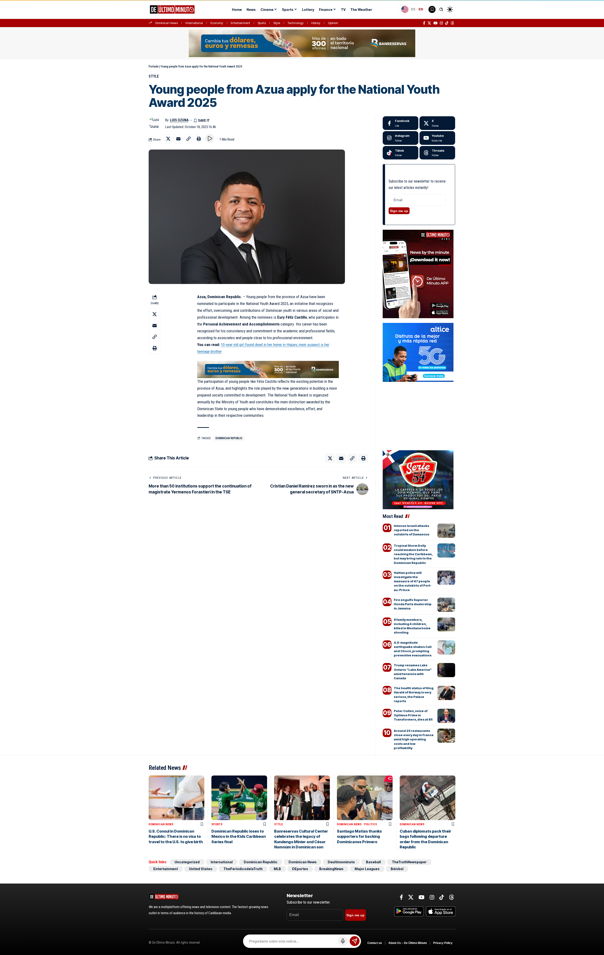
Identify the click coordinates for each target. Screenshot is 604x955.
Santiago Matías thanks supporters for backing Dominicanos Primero (359, 836)
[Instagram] (441, 23)
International (194, 23)
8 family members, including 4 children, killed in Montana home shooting (412, 626)
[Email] (178, 138)
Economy (216, 23)
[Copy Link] (188, 138)
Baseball (373, 862)
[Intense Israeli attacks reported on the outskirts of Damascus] (446, 531)
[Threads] (452, 23)
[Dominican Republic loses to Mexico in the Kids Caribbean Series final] (239, 798)
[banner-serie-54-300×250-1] (418, 479)
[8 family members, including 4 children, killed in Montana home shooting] (446, 624)
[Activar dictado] (343, 941)
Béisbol (397, 869)
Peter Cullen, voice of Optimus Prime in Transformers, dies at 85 (413, 715)
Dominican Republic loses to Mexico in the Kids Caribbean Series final (238, 836)
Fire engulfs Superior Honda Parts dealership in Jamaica (413, 604)
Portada (153, 66)
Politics (370, 824)
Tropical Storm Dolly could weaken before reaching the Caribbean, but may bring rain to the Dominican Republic (413, 554)
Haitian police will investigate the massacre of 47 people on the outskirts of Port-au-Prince (413, 581)
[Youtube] (437, 138)
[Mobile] (302, 43)
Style (276, 23)
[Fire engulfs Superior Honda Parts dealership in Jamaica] (446, 605)
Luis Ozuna (179, 120)
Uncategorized (187, 862)
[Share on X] (168, 138)
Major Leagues (367, 869)
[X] (429, 23)
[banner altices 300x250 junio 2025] (418, 352)
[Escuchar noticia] (209, 138)
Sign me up (399, 211)
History (315, 23)
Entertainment (240, 23)
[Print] (198, 138)
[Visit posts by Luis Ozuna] (156, 123)
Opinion (333, 23)
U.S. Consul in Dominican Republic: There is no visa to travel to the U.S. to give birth (176, 836)
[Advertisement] (419, 407)
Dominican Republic (229, 438)
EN (421, 9)
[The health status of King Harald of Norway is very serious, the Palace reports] (446, 693)
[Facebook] (424, 23)
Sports (262, 23)
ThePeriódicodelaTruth (243, 869)
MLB (277, 869)
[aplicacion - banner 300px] (418, 273)
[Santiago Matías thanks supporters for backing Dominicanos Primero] (365, 798)
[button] (441, 9)
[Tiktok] (400, 153)
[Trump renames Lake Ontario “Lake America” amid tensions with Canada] (446, 670)
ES (413, 9)
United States (200, 869)
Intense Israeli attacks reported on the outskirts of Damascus (411, 530)
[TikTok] (446, 23)
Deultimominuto (341, 862)
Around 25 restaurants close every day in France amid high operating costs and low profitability (414, 739)
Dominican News (166, 23)
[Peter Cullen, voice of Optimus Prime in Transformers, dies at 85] (446, 716)
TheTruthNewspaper (409, 862)
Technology (296, 23)
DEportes (300, 869)
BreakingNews (331, 869)
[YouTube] (435, 23)
